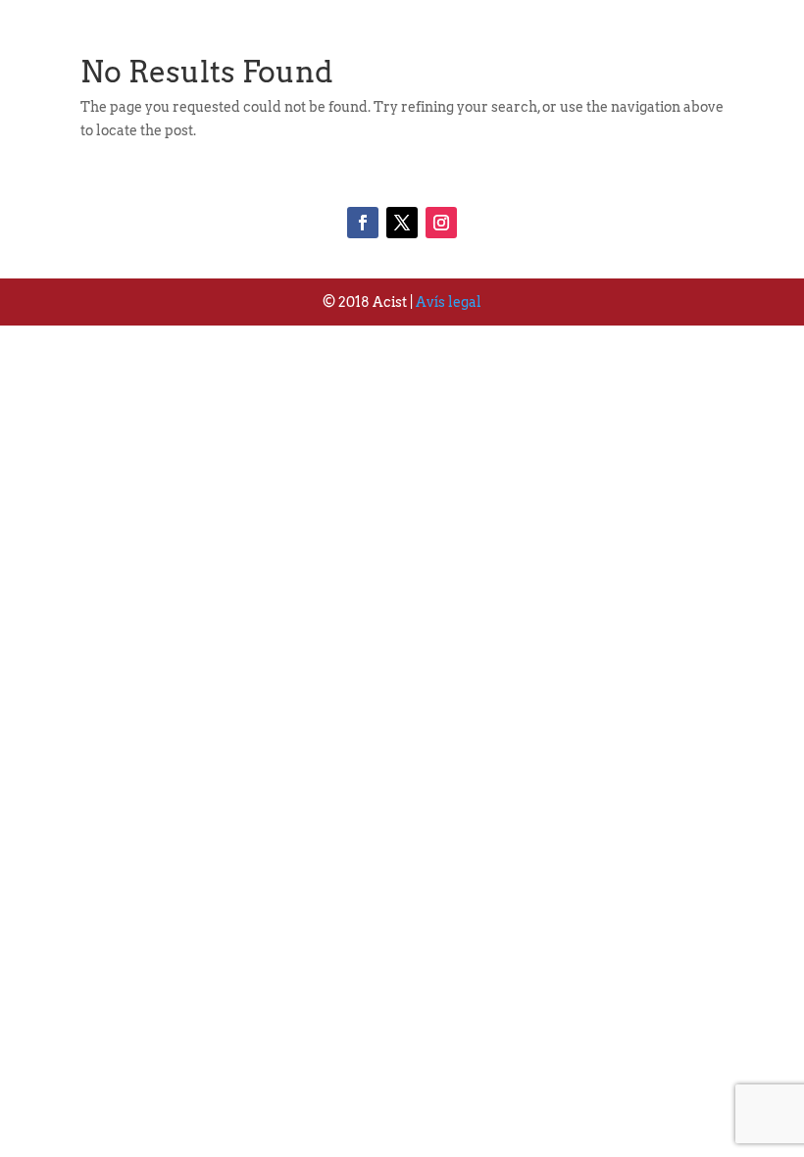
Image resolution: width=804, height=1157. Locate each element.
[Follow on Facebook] (362, 222)
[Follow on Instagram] (441, 222)
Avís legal (448, 302)
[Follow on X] (402, 222)
